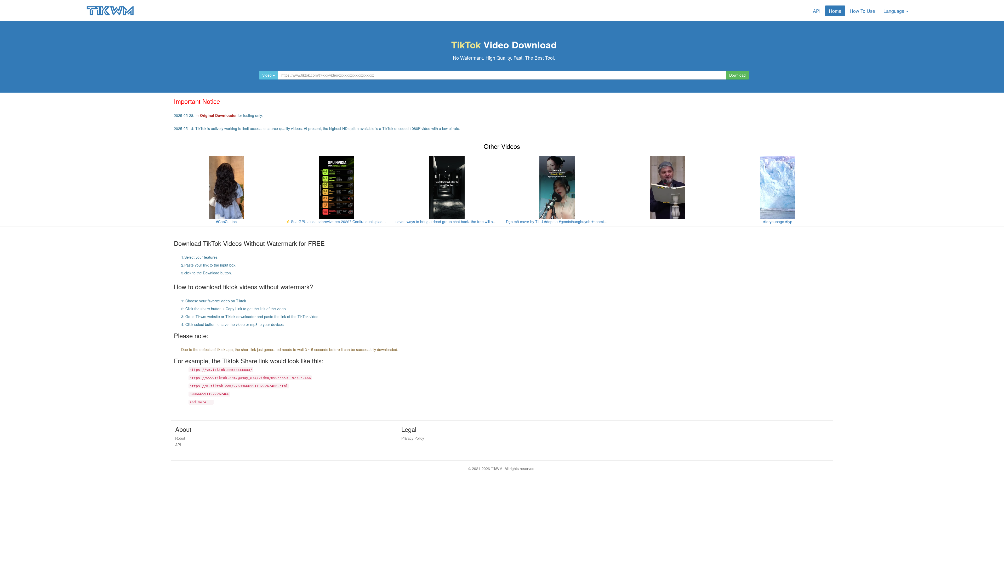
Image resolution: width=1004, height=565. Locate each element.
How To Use (862, 10)
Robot (180, 438)
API (816, 10)
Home (835, 10)
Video (267, 75)
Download (737, 75)
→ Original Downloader (216, 115)
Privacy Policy (412, 438)
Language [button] (894, 10)
